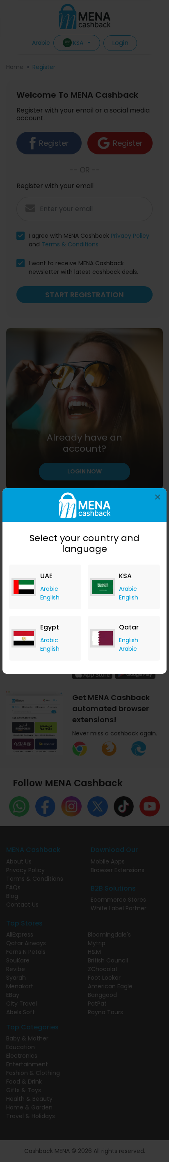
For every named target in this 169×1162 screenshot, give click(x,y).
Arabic (49, 589)
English (49, 597)
